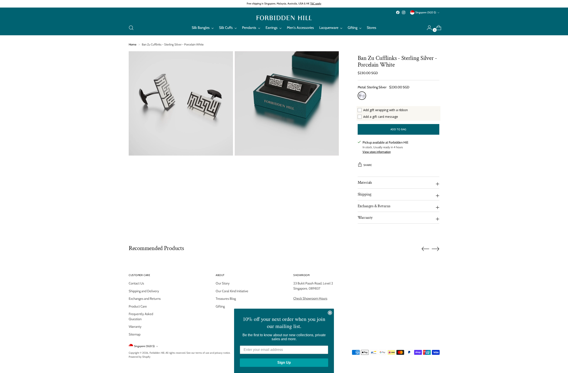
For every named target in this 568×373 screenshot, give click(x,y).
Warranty (135, 327)
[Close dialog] (330, 312)
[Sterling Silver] (362, 95)
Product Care (138, 306)
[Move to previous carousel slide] (425, 249)
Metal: (372, 87)
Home (132, 44)
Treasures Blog (226, 299)
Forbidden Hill (157, 352)
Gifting (220, 306)
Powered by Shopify (139, 356)
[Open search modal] (131, 27)
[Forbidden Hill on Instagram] (404, 12)
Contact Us (136, 283)
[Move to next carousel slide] (435, 249)
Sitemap (134, 334)
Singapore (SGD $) (425, 12)
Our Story (223, 283)
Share (367, 165)
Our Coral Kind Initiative (232, 291)
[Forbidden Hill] (284, 18)
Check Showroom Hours (310, 298)
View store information (377, 152)
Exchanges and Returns (145, 299)
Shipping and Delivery (144, 291)
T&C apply (315, 3)
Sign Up (284, 362)
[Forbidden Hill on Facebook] (398, 12)
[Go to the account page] (427, 27)
